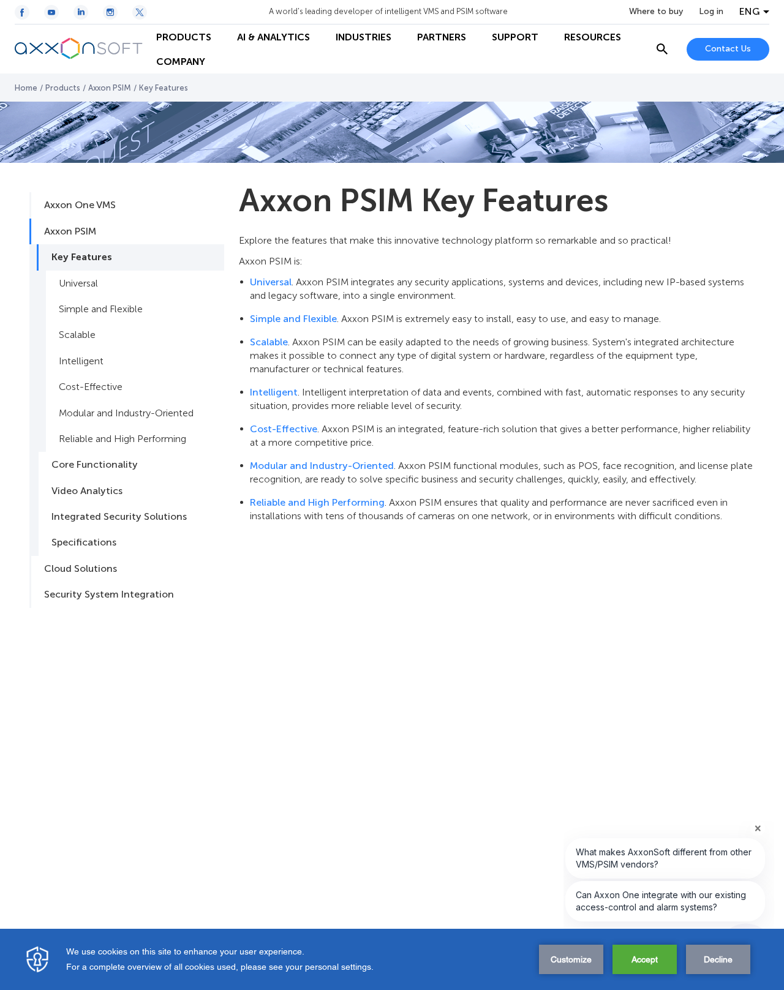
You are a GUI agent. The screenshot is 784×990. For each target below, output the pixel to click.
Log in (711, 12)
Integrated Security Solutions (119, 516)
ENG (749, 11)
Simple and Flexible (101, 309)
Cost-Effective (91, 386)
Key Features (81, 257)
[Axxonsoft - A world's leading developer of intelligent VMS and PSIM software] (79, 49)
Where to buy (656, 12)
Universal (78, 283)
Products (62, 87)
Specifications (83, 542)
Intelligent (81, 361)
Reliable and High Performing (122, 438)
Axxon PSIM (109, 87)
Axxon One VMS (80, 205)
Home (26, 87)
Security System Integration (109, 594)
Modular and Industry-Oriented (126, 413)
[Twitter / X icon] (139, 12)
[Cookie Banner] (392, 959)
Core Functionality (94, 464)
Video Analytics (87, 491)
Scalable (77, 334)
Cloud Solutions (80, 568)
